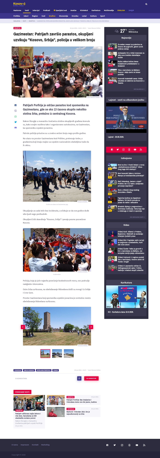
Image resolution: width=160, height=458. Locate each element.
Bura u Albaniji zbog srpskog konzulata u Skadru (126, 192)
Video (126, 224)
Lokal (84, 16)
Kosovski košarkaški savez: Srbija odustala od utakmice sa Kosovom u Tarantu (126, 80)
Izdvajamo (126, 158)
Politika (16, 16)
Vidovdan (17, 370)
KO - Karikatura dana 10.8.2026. (126, 300)
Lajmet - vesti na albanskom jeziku (126, 99)
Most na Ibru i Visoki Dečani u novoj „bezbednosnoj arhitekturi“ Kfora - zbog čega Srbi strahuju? (126, 167)
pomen (55, 370)
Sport (102, 16)
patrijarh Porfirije (43, 370)
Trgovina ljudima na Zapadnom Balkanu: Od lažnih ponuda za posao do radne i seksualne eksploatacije (126, 200)
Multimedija (109, 10)
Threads (129, 150)
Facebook (112, 150)
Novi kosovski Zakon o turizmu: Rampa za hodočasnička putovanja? (126, 175)
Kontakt (35, 445)
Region (35, 16)
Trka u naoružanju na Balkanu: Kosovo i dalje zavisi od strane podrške (126, 72)
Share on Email (15, 128)
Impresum (25, 445)
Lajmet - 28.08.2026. (126, 122)
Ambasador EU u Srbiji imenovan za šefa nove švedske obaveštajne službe (126, 55)
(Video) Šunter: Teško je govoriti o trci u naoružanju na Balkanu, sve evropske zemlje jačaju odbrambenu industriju (126, 251)
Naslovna (17, 10)
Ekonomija (63, 16)
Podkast (46, 10)
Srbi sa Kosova (29, 370)
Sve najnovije (139, 89)
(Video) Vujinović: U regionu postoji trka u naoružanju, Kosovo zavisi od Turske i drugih (126, 259)
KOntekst (84, 10)
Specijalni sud (61, 10)
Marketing (45, 445)
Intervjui (36, 10)
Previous (23, 327)
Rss (141, 150)
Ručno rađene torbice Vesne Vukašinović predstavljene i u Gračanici (126, 63)
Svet (43, 16)
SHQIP (131, 10)
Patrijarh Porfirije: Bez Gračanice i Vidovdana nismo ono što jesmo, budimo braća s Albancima (73, 400)
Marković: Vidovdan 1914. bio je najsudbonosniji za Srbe (73, 412)
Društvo (52, 16)
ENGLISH (121, 10)
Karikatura (96, 10)
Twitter (118, 150)
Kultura (93, 16)
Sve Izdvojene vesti (137, 217)
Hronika (75, 16)
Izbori (26, 16)
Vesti (27, 10)
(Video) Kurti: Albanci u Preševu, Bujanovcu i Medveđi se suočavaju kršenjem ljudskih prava (126, 234)
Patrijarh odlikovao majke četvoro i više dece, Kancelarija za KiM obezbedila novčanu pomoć (29, 412)
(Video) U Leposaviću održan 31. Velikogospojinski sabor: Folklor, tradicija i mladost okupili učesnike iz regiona (126, 268)
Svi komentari (91, 378)
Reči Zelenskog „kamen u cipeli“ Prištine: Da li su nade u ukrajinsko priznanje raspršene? (126, 183)
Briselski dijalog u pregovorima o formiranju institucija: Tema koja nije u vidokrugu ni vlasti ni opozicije (126, 208)
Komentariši (79, 378)
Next (91, 327)
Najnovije (126, 37)
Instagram (123, 150)
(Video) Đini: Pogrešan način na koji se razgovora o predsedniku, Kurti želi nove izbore (126, 242)
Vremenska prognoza (126, 31)
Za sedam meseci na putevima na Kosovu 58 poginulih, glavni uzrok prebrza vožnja (126, 46)
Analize (73, 10)
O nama (15, 445)
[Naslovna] (19, 4)
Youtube (135, 150)
